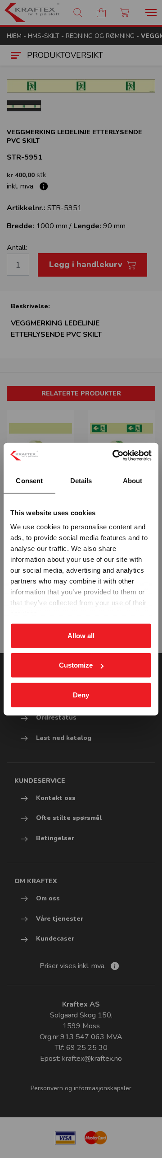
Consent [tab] (29, 480)
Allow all (81, 635)
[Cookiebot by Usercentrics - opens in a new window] (114, 455)
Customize (76, 665)
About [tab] (133, 480)
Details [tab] (81, 480)
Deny (81, 694)
